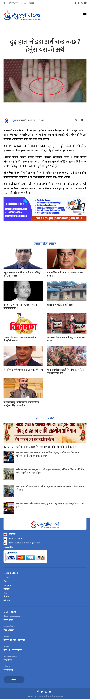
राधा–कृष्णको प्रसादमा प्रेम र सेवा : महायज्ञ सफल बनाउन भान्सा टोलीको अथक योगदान (50, 488)
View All (14, 679)
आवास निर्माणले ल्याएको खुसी (60, 305)
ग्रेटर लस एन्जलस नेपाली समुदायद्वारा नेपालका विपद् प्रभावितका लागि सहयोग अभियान (41, 447)
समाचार (7, 578)
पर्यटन (6, 593)
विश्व (5, 581)
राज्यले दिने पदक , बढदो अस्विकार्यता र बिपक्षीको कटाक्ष (21, 339)
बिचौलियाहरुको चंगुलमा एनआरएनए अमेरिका (23, 370)
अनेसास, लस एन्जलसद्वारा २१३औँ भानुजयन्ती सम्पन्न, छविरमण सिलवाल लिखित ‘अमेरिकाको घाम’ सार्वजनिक (50, 471)
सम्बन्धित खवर (45, 243)
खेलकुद (6, 589)
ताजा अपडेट (45, 418)
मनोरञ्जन (7, 600)
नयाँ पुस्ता (7, 585)
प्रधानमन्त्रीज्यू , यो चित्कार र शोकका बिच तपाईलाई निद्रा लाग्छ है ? (21, 404)
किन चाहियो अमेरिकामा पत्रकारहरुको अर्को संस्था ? (65, 274)
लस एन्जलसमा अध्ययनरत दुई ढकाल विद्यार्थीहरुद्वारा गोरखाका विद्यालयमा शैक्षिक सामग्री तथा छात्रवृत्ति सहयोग (48, 454)
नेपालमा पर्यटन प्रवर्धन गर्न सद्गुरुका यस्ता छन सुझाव (66, 339)
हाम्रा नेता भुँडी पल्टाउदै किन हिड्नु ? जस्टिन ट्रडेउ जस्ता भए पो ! (65, 371)
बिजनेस (6, 596)
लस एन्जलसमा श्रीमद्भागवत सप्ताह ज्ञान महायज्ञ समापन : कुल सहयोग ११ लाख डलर (50, 505)
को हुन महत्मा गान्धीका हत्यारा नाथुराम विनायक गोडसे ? (20, 306)
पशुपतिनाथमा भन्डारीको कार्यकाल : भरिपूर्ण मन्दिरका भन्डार (22, 274)
